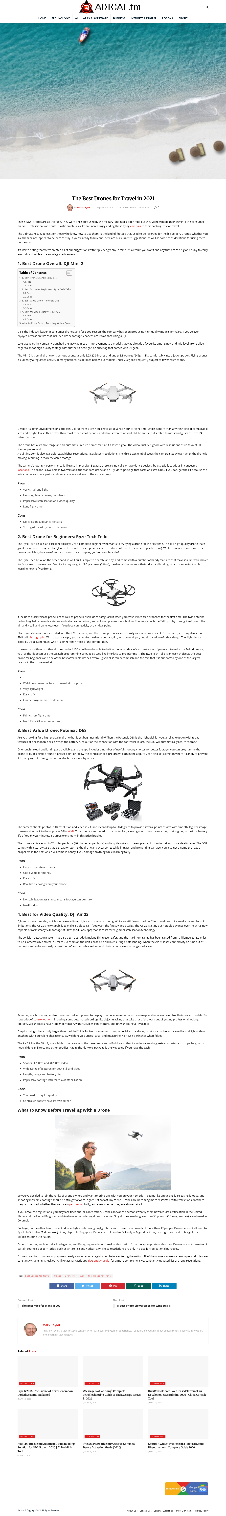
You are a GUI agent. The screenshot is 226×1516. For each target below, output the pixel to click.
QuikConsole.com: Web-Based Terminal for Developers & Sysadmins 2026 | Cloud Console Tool (177, 1394)
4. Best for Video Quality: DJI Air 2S (41, 311)
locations (23, 470)
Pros (29, 281)
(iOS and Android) (99, 1260)
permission (76, 1204)
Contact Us (145, 1510)
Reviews (167, 18)
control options (43, 1019)
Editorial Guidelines (163, 1510)
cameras (135, 226)
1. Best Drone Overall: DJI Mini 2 (39, 277)
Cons (29, 285)
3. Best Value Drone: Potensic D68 (40, 300)
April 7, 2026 (25, 1399)
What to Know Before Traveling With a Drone (46, 323)
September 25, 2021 (106, 207)
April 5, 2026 (90, 1451)
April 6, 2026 (90, 1402)
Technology (60, 18)
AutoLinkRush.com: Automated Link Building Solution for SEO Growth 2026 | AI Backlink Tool (46, 1447)
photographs (37, 637)
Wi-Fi (71, 831)
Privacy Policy (201, 1510)
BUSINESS (119, 18)
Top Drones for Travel (100, 1275)
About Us (131, 1510)
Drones (57, 1275)
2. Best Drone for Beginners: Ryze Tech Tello (46, 289)
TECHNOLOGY (128, 207)
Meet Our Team (184, 1510)
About (183, 18)
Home (42, 18)
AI (76, 18)
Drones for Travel (74, 1275)
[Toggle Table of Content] (67, 273)
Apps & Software (95, 18)
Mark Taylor (83, 207)
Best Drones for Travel (37, 1275)
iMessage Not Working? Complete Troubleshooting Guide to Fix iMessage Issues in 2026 (112, 1394)
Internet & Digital (144, 18)
